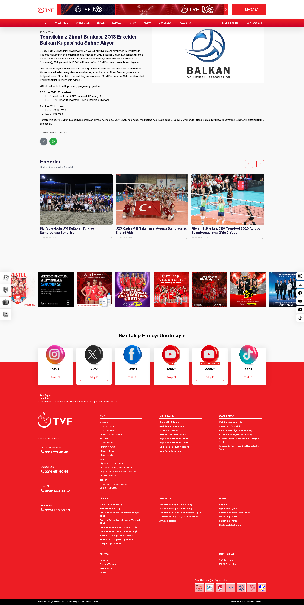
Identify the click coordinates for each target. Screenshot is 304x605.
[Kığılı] (248, 289)
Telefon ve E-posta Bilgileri (114, 484)
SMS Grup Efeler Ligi (229, 426)
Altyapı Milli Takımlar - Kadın (174, 438)
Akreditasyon (106, 568)
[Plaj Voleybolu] (209, 587)
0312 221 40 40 (56, 452)
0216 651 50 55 (56, 471)
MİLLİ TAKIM (62, 22)
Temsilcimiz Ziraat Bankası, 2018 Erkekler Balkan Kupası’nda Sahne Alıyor (79, 401)
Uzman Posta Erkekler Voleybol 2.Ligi (118, 531)
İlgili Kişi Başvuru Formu (112, 463)
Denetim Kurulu (108, 447)
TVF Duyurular (226, 560)
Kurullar (104, 438)
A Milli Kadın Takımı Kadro (172, 426)
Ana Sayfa (45, 395)
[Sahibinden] (209, 289)
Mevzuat (104, 422)
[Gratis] (94, 289)
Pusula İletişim (72, 602)
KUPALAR (117, 22)
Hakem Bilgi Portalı (228, 521)
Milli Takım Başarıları (170, 451)
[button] (226, 9)
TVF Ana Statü (107, 426)
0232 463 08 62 (57, 491)
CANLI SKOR (83, 22)
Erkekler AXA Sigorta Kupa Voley (235, 434)
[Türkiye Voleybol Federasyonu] (46, 9)
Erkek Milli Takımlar (169, 430)
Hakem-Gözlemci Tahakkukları (234, 512)
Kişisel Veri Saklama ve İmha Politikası (118, 471)
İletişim (103, 480)
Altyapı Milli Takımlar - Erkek (173, 443)
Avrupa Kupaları (167, 521)
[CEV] (262, 587)
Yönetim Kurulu (108, 443)
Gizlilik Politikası (108, 476)
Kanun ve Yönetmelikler (112, 434)
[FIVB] (230, 587)
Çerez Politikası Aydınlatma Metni (116, 467)
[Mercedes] (17, 289)
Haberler (104, 560)
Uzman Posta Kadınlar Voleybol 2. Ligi (119, 527)
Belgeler (223, 504)
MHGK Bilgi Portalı (228, 517)
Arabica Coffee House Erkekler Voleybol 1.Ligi (239, 447)
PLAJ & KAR (186, 22)
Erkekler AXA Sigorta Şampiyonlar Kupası (180, 517)
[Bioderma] (56, 289)
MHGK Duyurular (227, 564)
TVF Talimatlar (108, 430)
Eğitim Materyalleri (228, 508)
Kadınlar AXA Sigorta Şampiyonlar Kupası (180, 512)
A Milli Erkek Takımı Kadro (172, 434)
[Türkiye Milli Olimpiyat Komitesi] (220, 587)
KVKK (102, 459)
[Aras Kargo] (133, 289)
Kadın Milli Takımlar (169, 422)
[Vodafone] (171, 289)
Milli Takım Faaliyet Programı (174, 447)
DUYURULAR (165, 22)
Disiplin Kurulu (107, 451)
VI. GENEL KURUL (108, 488)
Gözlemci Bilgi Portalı (230, 525)
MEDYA (147, 22)
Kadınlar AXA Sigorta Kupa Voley (235, 430)
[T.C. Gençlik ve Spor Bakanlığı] (251, 587)
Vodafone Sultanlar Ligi (231, 422)
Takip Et (55, 377)
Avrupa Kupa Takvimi (110, 544)
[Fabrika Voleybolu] (199, 587)
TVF (45, 22)
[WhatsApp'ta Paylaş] (53, 141)
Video (103, 572)
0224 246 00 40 (57, 510)
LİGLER (101, 22)
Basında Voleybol (108, 564)
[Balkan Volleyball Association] (241, 587)
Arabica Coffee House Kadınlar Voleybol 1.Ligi (239, 440)
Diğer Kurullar (107, 455)
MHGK (132, 22)
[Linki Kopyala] (44, 141)
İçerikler (45, 398)
